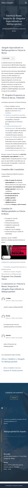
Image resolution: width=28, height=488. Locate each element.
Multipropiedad (7, 29)
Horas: (6, 462)
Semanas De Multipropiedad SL (14, 137)
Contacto (14, 398)
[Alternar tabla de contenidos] (12, 58)
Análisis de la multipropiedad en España (13, 262)
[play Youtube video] (14, 252)
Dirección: (7, 454)
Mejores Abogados (7, 3)
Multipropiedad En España (15, 431)
